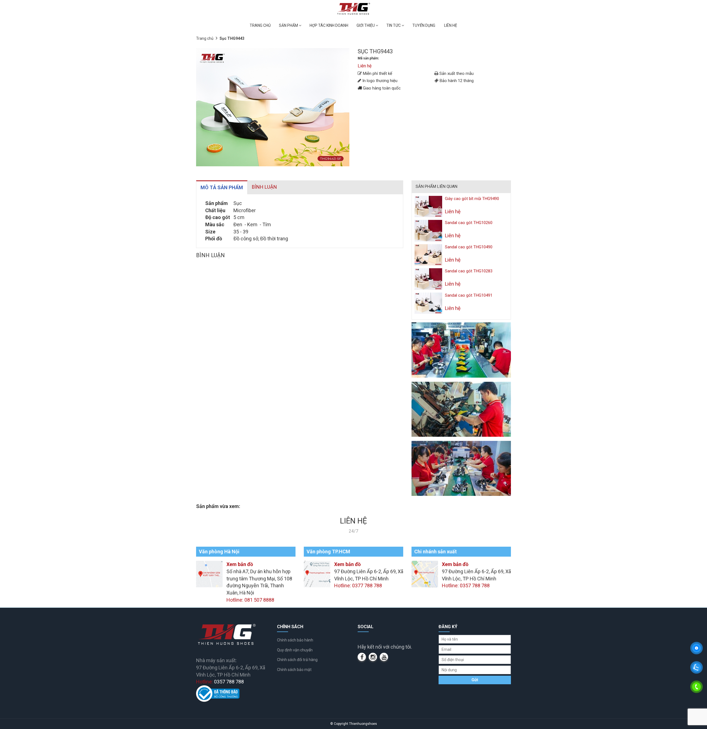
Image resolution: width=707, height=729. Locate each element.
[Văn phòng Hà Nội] (209, 574)
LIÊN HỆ (450, 25)
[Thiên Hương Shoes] (353, 8)
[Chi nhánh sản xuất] (424, 574)
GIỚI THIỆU (366, 25)
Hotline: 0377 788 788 (358, 585)
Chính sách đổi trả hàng (297, 659)
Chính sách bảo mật (294, 669)
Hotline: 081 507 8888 (250, 600)
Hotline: (220, 682)
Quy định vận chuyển (295, 650)
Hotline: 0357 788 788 (466, 585)
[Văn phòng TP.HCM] (317, 574)
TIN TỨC (394, 25)
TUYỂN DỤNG (423, 25)
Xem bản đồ (239, 564)
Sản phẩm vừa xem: (218, 506)
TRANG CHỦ (260, 25)
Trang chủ (204, 38)
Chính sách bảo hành (295, 640)
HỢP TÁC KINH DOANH (329, 25)
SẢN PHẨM (289, 25)
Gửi (474, 679)
